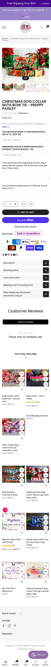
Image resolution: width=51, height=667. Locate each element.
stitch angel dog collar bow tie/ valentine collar (10, 448)
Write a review (25, 321)
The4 (31, 649)
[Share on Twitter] (6, 254)
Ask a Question (28, 233)
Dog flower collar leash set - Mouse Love (11, 399)
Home (4, 38)
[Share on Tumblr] (11, 254)
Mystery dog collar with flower (11, 541)
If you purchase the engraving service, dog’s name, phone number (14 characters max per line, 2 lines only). (24, 165)
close (45, 3)
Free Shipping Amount (37, 415)
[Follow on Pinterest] (14, 625)
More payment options (25, 226)
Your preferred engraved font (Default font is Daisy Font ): (24, 187)
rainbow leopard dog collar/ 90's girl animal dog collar (37, 591)
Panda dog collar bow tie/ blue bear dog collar (37, 542)
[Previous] (4, 65)
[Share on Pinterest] (8, 254)
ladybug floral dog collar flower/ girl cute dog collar (37, 495)
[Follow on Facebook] (3, 625)
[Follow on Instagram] (9, 625)
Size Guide (7, 233)
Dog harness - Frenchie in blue (9, 493)
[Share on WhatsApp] (17, 254)
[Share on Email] (14, 254)
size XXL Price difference (8, 590)
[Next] (47, 65)
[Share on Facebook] (3, 254)
